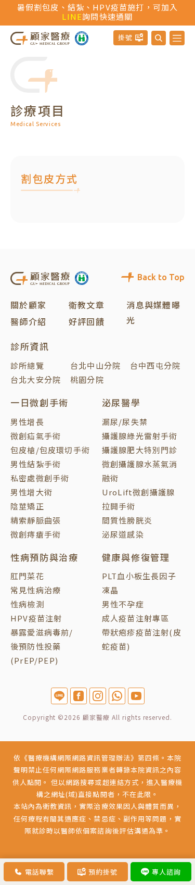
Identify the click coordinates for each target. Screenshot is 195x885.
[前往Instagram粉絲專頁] (97, 696)
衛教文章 (87, 304)
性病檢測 (27, 604)
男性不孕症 (123, 604)
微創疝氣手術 (35, 435)
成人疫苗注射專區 (136, 618)
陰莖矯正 (27, 506)
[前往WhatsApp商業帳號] (117, 696)
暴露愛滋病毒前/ (41, 632)
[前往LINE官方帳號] (59, 696)
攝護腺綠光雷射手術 (140, 435)
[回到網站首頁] (40, 37)
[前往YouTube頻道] (136, 696)
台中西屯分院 (155, 365)
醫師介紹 (28, 321)
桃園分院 (87, 379)
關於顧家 (28, 304)
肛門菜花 (27, 575)
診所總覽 (27, 365)
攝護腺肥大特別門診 (140, 449)
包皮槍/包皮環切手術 (50, 449)
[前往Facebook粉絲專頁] (78, 696)
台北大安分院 (35, 379)
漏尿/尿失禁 (125, 421)
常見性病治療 (35, 589)
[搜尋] (158, 38)
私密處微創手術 (39, 477)
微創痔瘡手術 (35, 534)
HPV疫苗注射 (36, 618)
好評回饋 (87, 321)
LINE (72, 16)
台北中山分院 (95, 365)
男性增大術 (31, 492)
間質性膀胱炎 (127, 520)
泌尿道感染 (123, 534)
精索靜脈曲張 (35, 520)
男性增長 (27, 421)
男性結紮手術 (35, 463)
